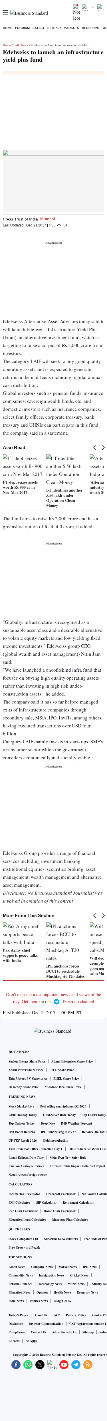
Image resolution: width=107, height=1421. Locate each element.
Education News (20, 1292)
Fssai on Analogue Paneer (26, 1166)
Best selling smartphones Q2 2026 (63, 1106)
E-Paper (54, 28)
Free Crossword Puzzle (24, 1247)
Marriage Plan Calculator (70, 1220)
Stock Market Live (21, 1106)
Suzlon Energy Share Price (27, 1061)
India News (20, 45)
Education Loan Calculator (27, 1220)
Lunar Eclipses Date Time (26, 1158)
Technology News (50, 1284)
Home (7, 28)
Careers (14, 1341)
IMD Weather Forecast (76, 1123)
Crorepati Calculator (61, 1194)
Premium (22, 28)
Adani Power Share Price (26, 1070)
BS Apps (31, 1341)
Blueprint (91, 28)
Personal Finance (20, 1284)
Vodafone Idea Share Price (63, 1087)
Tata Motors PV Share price (28, 1078)
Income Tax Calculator (24, 1194)
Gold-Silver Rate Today (59, 1115)
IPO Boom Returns (22, 1132)
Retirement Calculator (78, 1203)
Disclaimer (16, 1324)
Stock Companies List (23, 1239)
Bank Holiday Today (23, 1115)
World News (76, 1284)
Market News (67, 1267)
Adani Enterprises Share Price (72, 1061)
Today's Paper (18, 1315)
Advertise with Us (64, 1332)
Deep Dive (48, 1123)
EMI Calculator (19, 1203)
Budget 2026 (62, 1301)
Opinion (42, 1292)
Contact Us (38, 1332)
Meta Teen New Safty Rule (68, 1158)
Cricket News (79, 1275)
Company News (42, 1267)
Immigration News (51, 1275)
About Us (40, 1315)
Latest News (17, 1267)
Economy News (87, 1292)
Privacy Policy (76, 1315)
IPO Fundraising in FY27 (58, 1132)
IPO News (89, 1267)
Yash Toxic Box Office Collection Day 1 (35, 1149)
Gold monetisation (55, 1140)
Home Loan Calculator (60, 1211)
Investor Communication (46, 1324)
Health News (62, 1292)
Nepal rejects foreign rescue (28, 1175)
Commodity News (21, 1275)
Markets (71, 28)
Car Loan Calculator (23, 1211)
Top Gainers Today (22, 1123)
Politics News (39, 1301)
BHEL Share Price (66, 1078)
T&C (56, 1315)
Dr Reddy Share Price (24, 1087)
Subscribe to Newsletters (61, 1239)
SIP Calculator (46, 1203)
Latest (39, 28)
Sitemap (88, 1332)
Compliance (17, 1332)
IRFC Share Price (61, 1070)
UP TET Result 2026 (23, 1140)
